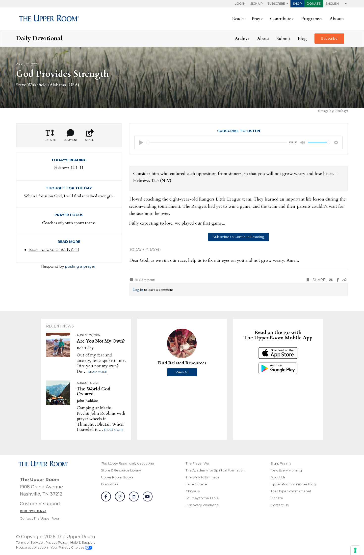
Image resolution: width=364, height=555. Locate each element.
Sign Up (256, 3)
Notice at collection (32, 547)
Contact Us (279, 505)
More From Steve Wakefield (54, 250)
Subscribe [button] (277, 3)
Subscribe (329, 38)
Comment (70, 140)
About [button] (336, 19)
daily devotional (128, 463)
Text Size (50, 140)
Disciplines (109, 484)
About (263, 38)
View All (182, 372)
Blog (302, 38)
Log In (240, 3)
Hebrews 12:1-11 (68, 167)
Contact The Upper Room (40, 518)
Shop (297, 3)
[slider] (216, 142)
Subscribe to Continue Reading (238, 237)
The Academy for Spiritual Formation (215, 470)
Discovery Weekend (202, 505)
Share (89, 140)
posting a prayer (80, 266)
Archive (242, 38)
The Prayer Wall (198, 463)
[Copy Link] (344, 280)
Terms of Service (29, 542)
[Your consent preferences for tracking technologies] (355, 550)
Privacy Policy (57, 542)
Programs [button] (310, 19)
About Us (278, 477)
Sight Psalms (281, 463)
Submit (283, 38)
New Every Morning (286, 470)
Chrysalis (193, 491)
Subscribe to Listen (238, 131)
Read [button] (237, 19)
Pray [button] (256, 19)
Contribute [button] (280, 19)
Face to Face (196, 484)
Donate (314, 3)
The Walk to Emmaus (202, 477)
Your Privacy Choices (68, 547)
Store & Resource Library (121, 470)
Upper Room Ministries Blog (293, 484)
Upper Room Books (117, 477)
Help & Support (82, 542)
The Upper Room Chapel (291, 491)
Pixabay (341, 110)
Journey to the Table (202, 498)
